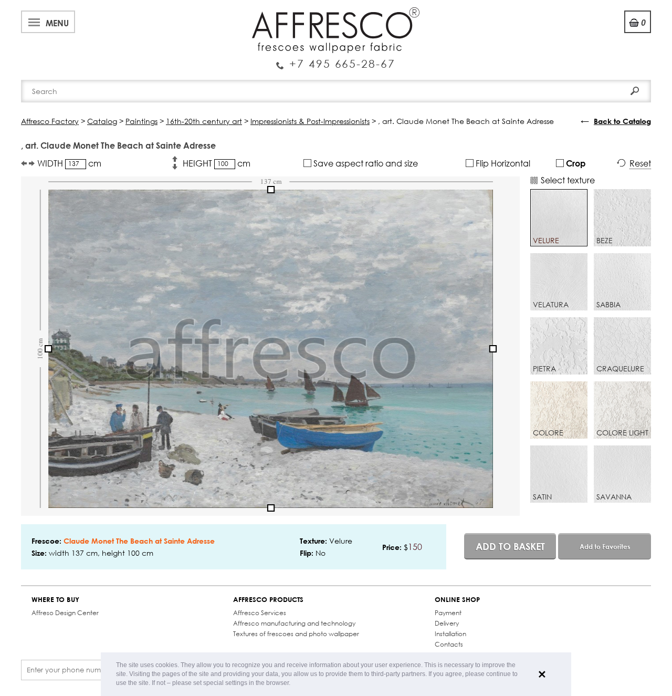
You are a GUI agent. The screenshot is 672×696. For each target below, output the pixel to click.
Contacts (449, 644)
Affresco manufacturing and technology (294, 623)
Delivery (447, 623)
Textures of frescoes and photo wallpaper (296, 633)
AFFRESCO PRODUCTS (268, 600)
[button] (293, 683)
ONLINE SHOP (457, 600)
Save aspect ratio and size (364, 163)
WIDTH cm (69, 163)
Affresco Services (259, 612)
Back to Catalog (622, 121)
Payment (448, 612)
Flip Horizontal (502, 163)
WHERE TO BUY (55, 600)
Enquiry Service (336, 59)
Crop (575, 163)
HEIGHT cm (216, 163)
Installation (450, 633)
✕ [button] (542, 674)
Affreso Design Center (65, 612)
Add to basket (510, 546)
